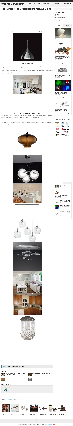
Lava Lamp (57, 14)
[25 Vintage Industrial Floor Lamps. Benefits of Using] (53, 408)
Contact (54, 421)
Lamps (29, 3)
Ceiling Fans (56, 3)
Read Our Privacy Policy (48, 424)
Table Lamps (57, 20)
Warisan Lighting (13, 4)
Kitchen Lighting (58, 18)
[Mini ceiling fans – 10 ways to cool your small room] (62, 408)
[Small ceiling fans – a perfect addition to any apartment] (24, 408)
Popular (58, 25)
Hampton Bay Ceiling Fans (60, 17)
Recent (67, 25)
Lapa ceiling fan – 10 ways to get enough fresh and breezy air (65, 212)
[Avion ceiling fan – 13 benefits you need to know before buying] (43, 408)
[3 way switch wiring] (6, 408)
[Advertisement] (16, 21)
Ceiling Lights (46, 3)
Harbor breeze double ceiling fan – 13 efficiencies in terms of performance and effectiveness (62, 57)
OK (53, 424)
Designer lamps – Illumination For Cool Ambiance (64, 186)
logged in (9, 399)
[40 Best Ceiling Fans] (15, 408)
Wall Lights (37, 3)
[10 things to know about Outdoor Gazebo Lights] (34, 408)
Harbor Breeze (57, 15)
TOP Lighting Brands (62, 421)
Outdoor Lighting (66, 3)
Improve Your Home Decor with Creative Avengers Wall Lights (65, 206)
